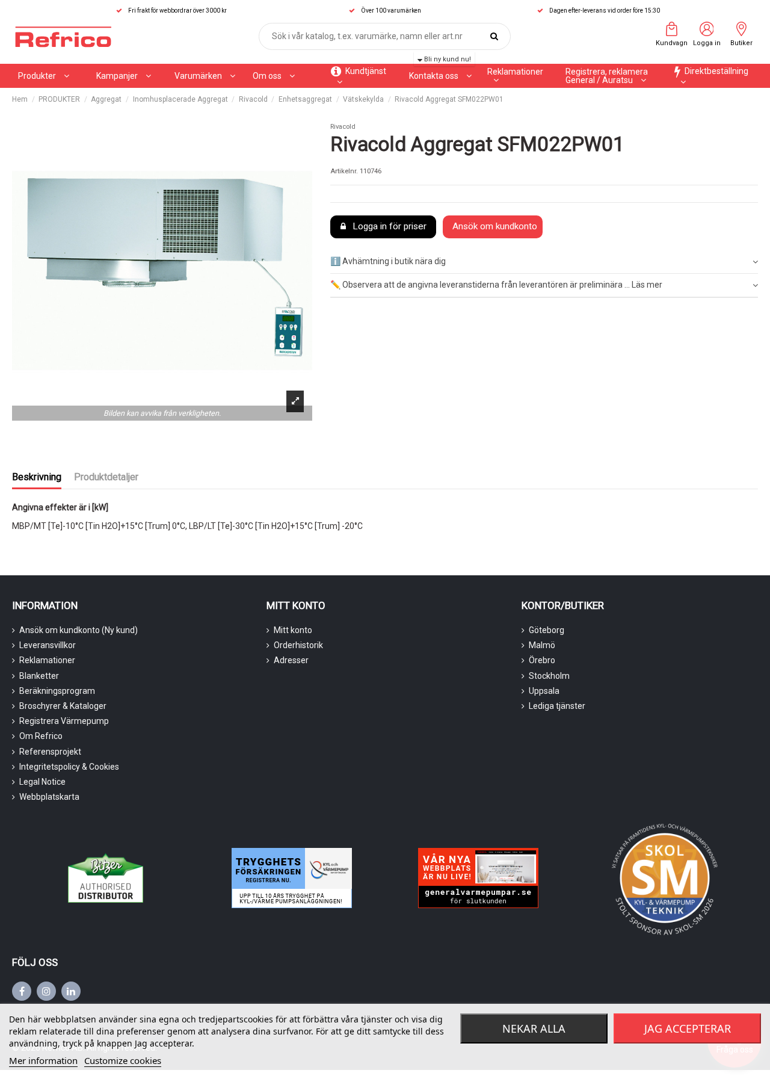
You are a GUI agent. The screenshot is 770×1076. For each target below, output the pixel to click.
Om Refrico (41, 736)
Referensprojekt (50, 751)
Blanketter (39, 676)
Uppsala (544, 691)
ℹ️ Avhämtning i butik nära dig (388, 261)
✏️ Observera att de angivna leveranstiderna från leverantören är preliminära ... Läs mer (496, 284)
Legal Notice (42, 782)
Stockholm (549, 676)
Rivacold (343, 127)
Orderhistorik (298, 645)
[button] (123, 76)
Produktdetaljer (106, 477)
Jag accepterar (687, 1028)
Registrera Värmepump (64, 721)
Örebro (542, 660)
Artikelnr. (344, 171)
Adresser (291, 660)
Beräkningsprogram (57, 691)
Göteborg (546, 630)
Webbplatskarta (49, 797)
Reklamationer (47, 660)
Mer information (43, 1060)
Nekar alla (533, 1028)
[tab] (544, 262)
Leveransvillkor (47, 645)
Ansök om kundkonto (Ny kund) (78, 630)
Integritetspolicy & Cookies (69, 766)
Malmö (542, 645)
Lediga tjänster (557, 706)
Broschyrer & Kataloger (62, 706)
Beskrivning (36, 477)
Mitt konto (293, 630)
